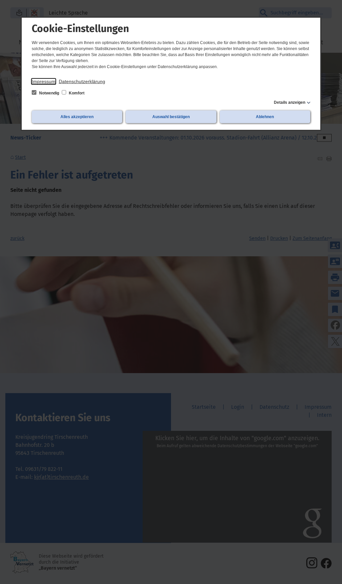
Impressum (43, 81)
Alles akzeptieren (77, 116)
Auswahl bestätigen (171, 116)
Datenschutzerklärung (82, 81)
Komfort (76, 93)
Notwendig (49, 93)
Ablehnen (265, 116)
